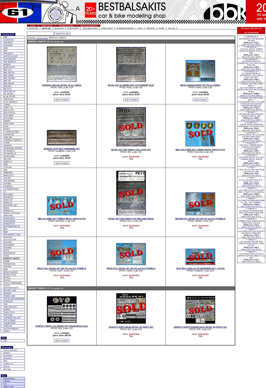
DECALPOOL (9, 113)
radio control (107, 28)
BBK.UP (7, 81)
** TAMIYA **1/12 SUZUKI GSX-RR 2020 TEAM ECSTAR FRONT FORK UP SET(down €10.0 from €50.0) (251, 244)
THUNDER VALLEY (12, 318)
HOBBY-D (7, 162)
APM (5, 48)
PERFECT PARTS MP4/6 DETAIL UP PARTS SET (131, 327)
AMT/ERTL (8, 43)
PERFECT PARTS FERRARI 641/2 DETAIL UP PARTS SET (200, 327)
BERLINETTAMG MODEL (9, 93)
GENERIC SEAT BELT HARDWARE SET (62, 149)
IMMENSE (7, 173)
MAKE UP (7, 200)
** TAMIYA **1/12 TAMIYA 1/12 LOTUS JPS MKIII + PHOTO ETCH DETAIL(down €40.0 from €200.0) (251, 192)
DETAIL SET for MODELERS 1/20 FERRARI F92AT (131, 85)
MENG (6, 208)
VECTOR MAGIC (10, 329)
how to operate (10, 350)
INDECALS (8, 175)
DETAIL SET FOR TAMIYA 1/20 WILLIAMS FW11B (131, 219)
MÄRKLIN (7, 202)
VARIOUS (7, 326)
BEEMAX (7, 86)
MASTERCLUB (10, 205)
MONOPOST (9, 224)
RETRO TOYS (9, 275)
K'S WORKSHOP (11, 189)
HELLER (7, 159)
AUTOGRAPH (9, 59)
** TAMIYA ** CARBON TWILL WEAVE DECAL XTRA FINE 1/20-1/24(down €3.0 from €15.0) (251, 223)
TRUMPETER (9, 323)
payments (7, 355)
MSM (5, 232)
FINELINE (7, 137)
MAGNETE (8, 197)
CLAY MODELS (10, 102)
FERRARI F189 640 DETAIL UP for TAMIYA (61, 85)
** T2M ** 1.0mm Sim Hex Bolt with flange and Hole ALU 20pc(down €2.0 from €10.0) (251, 171)
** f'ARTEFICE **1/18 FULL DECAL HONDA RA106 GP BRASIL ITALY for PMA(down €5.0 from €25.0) (251, 52)
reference (150, 28)
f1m (5, 384)
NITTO (6, 250)
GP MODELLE (9, 154)
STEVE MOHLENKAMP (14, 299)
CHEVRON (8, 99)
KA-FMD (7, 183)
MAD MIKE (8, 194)
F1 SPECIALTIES (11, 132)
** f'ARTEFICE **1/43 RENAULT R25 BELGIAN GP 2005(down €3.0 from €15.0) (251, 41)
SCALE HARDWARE (12, 283)
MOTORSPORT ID (11, 226)
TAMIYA (6, 310)
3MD (5, 37)
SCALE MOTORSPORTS (11, 287)
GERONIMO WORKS (12, 148)
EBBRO (6, 121)
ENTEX (6, 129)
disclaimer (7, 358)
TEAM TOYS (9, 312)
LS (4, 192)
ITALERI (7, 178)
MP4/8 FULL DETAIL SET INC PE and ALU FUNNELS (131, 268)
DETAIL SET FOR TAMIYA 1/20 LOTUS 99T (131, 150)
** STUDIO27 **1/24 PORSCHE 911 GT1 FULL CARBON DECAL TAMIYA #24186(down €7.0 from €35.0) (251, 160)
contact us (8, 364)
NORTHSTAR (9, 253)
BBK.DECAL (9, 72)
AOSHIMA (7, 45)
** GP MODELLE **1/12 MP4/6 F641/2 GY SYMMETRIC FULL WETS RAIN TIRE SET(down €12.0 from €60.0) (251, 64)
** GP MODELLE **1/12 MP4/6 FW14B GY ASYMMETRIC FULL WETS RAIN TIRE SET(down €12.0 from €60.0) (251, 76)
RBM (5, 269)
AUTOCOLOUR (10, 56)
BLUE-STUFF (9, 96)
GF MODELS (9, 151)
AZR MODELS (9, 62)
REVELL (7, 277)
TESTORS (8, 315)
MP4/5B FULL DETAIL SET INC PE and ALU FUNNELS (200, 219)
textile (161, 28)
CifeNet (6, 381)
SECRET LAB (9, 290)
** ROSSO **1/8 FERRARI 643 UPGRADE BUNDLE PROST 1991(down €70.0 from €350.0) (251, 116)
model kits (33, 28)
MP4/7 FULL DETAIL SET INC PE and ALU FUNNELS (61, 268)
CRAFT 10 (8, 107)
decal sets (59, 28)
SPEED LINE (9, 296)
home (32, 25)
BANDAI (7, 64)
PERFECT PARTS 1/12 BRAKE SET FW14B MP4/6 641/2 (62, 326)
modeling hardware (125, 28)
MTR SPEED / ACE (11, 235)
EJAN (5, 126)
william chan (8, 386)
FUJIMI (6, 143)
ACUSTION (8, 40)
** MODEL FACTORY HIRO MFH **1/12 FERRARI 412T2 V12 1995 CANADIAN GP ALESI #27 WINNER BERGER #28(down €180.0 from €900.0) (251, 104)
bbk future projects (88, 25)
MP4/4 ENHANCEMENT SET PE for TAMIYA (200, 85)
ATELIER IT (8, 53)
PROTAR (7, 267)
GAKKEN (7, 145)
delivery (6, 353)
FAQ (5, 361)
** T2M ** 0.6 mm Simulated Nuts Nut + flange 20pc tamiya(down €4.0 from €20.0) (251, 182)
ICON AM (7, 167)
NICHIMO (7, 248)
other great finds (90, 28)
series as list (47, 25)
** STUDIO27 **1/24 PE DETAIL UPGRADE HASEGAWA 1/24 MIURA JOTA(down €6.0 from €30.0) (251, 126)
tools (140, 28)
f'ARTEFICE (8, 134)
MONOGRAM (9, 221)
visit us (6, 366)
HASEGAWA (9, 156)
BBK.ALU (7, 70)
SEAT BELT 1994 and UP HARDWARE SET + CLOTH (200, 268)
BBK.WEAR (8, 83)
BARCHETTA (9, 67)
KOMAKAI (7, 186)
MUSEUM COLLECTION (9, 238)
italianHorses (9, 378)
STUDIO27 (8, 301)
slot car (171, 28)
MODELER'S (9, 218)
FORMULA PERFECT (12, 140)
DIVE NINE (8, 115)
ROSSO (7, 280)
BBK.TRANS (9, 78)
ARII (5, 51)
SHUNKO (7, 293)
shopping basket (66, 25)
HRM (5, 164)
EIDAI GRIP (8, 124)
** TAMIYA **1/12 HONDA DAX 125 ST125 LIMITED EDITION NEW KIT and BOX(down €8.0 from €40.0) (251, 257)
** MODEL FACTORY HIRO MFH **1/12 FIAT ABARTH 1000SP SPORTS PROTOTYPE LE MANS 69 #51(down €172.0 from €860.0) (251, 90)
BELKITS (7, 89)
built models (73, 28)
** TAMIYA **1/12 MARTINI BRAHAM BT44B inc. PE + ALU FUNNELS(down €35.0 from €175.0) (251, 202)
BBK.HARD (8, 75)
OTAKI (6, 256)
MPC (5, 229)
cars (5, 341)
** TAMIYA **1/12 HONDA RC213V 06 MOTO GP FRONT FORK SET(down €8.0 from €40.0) (251, 233)
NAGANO (7, 242)
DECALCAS (8, 110)
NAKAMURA (8, 245)
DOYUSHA (8, 118)
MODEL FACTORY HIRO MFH (11, 214)
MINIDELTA (8, 211)
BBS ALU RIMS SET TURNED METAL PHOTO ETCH (61, 219)
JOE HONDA (9, 181)
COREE (6, 105)
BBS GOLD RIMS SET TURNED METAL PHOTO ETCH (200, 150)
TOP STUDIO (9, 320)
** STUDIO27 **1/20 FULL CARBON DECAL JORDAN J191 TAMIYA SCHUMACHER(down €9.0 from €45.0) (251, 148)
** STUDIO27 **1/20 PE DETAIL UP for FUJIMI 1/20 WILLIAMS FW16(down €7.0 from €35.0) (251, 137)
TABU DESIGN (10, 307)
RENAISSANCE (10, 272)
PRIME (6, 261)
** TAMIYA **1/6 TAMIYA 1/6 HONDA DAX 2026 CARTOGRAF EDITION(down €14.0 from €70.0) (251, 213)
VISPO (6, 331)
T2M (5, 304)
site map (7, 369)
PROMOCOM (9, 264)
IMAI (5, 170)
